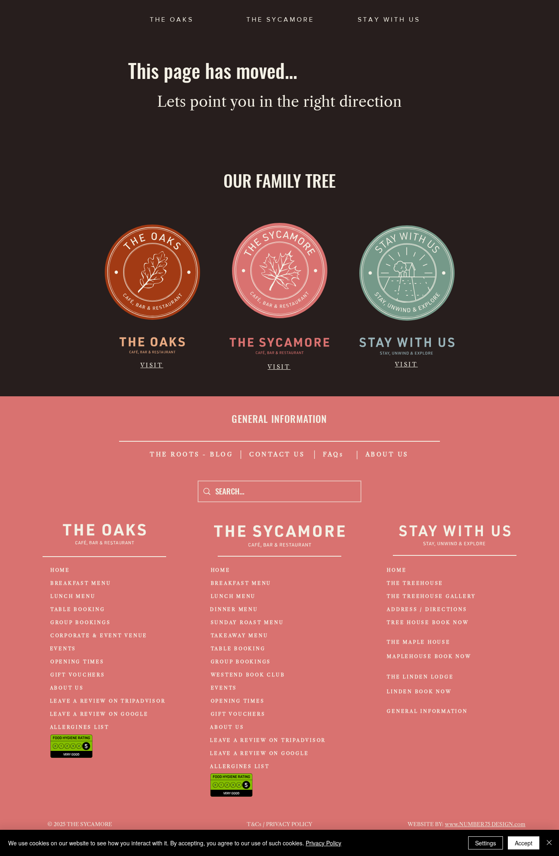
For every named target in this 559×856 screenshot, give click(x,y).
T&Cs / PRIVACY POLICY (279, 824)
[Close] (549, 842)
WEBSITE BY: (426, 824)
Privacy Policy (323, 843)
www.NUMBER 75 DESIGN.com (485, 824)
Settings (485, 843)
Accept (523, 843)
